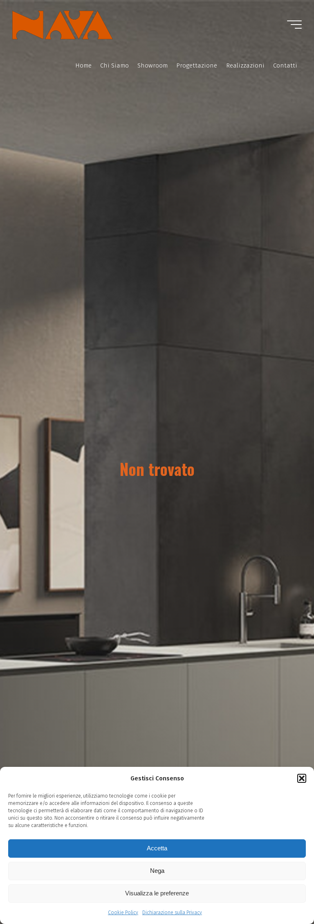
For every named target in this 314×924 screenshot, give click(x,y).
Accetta (157, 848)
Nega (157, 870)
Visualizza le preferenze (157, 893)
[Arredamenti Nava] (62, 24)
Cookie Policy (123, 912)
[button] (302, 778)
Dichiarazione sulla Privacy (172, 912)
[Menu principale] (294, 24)
